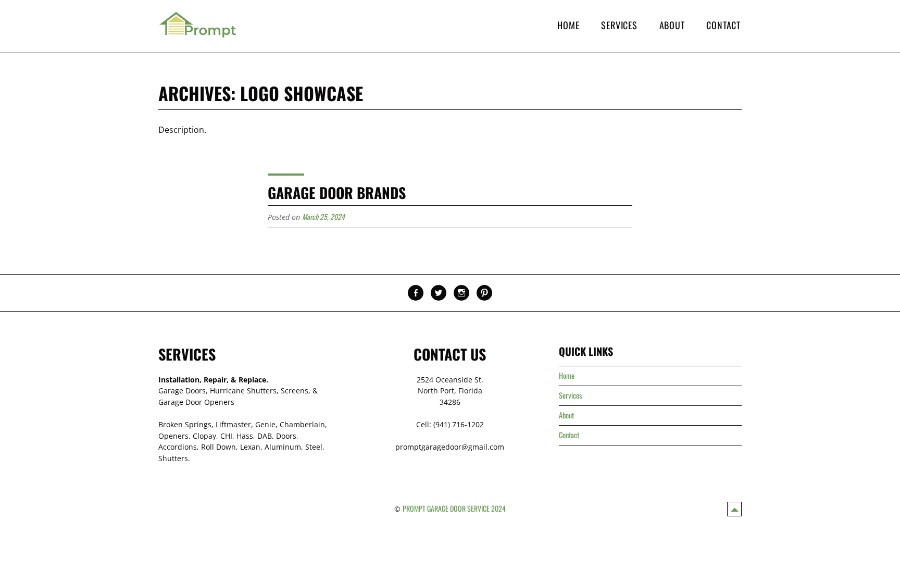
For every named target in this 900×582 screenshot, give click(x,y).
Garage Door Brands (337, 192)
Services (619, 25)
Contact (723, 25)
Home (568, 25)
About (672, 25)
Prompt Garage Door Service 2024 (454, 508)
